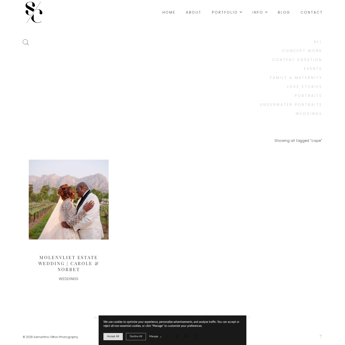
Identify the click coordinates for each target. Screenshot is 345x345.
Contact (312, 12)
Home (168, 12)
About (193, 12)
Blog (284, 12)
